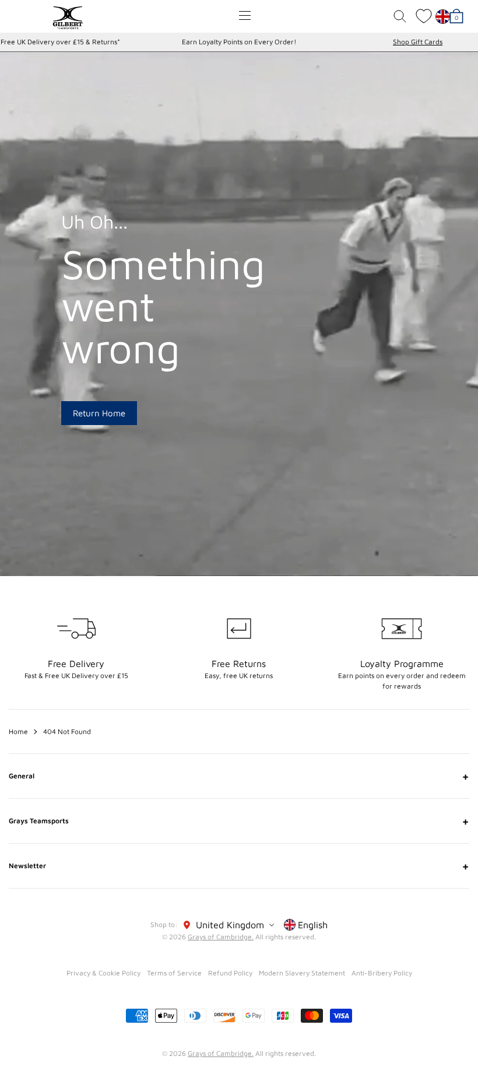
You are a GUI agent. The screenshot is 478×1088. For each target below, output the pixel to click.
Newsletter (239, 866)
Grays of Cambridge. (221, 936)
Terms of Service (174, 972)
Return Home (99, 413)
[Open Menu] (245, 15)
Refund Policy (230, 972)
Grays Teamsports (239, 821)
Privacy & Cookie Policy (103, 972)
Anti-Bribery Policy (382, 972)
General (239, 776)
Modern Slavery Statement (302, 972)
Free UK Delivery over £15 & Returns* (60, 41)
